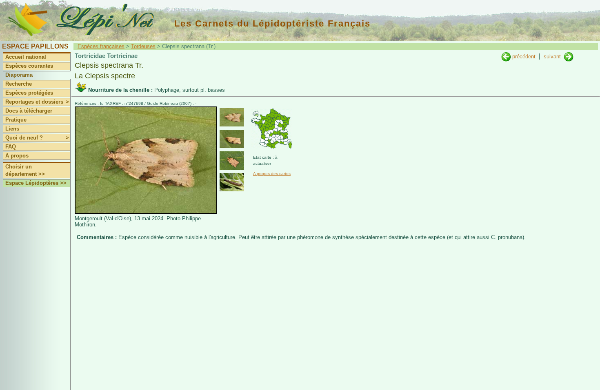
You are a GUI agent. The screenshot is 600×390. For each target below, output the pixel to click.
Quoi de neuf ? (37, 138)
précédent (524, 56)
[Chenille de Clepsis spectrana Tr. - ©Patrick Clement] (232, 182)
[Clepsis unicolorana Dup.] (506, 56)
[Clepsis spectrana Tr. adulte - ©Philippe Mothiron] (232, 117)
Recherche (18, 84)
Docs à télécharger (28, 111)
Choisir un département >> (25, 170)
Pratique (16, 120)
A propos (17, 156)
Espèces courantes (29, 66)
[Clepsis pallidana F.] (568, 56)
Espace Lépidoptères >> (36, 183)
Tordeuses (143, 46)
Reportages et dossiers (37, 102)
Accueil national (25, 57)
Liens (12, 129)
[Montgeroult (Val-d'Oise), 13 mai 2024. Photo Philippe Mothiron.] (146, 212)
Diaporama (19, 75)
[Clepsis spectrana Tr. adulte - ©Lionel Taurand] (232, 139)
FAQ (10, 147)
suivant (553, 56)
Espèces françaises (101, 46)
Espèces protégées (29, 93)
